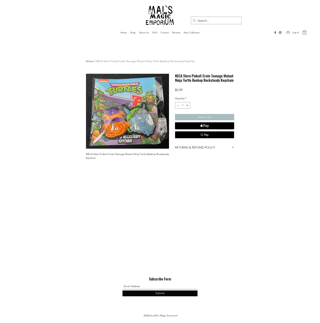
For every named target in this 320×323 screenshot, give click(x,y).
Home (89, 61)
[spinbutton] (183, 105)
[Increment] (188, 105)
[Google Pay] (204, 134)
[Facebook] (275, 32)
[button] (304, 32)
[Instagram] (280, 32)
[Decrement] (178, 105)
